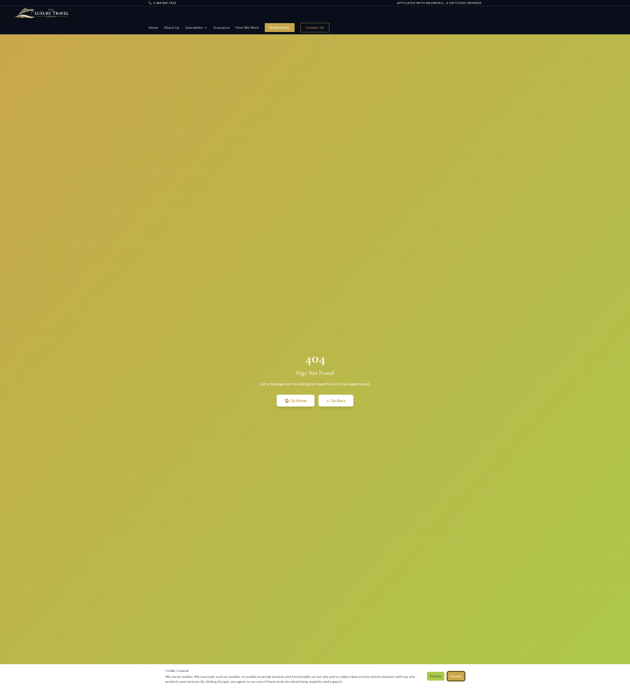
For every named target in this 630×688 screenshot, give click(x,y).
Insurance (221, 27)
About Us (171, 27)
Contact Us (315, 27)
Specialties (194, 27)
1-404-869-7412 (164, 3)
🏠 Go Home (295, 400)
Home (153, 27)
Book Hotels (280, 27)
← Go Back (336, 400)
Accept (456, 676)
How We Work (247, 27)
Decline (435, 676)
